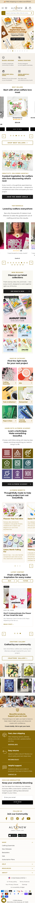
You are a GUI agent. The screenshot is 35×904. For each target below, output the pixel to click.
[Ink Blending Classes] (28, 464)
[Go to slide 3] (12, 50)
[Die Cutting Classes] (7, 464)
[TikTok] (23, 819)
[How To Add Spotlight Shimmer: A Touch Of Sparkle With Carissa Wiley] (17, 598)
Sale (3, 856)
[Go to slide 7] (22, 50)
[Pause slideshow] (31, 46)
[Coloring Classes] (28, 453)
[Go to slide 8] (24, 50)
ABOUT (4, 872)
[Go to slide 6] (19, 50)
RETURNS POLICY (13, 759)
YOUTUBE (25, 580)
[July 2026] (10, 331)
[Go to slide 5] (17, 50)
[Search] (3, 13)
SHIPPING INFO (13, 744)
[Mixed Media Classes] (7, 474)
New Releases (7, 849)
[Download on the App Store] (12, 835)
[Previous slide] (4, 33)
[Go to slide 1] (7, 50)
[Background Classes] (7, 453)
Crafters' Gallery (17, 658)
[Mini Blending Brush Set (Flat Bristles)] (17, 107)
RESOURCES (6, 868)
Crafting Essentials (8, 845)
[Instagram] (12, 819)
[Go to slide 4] (15, 50)
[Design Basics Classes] (17, 453)
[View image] (12, 665)
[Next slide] (31, 33)
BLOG (9, 580)
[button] (11, 136)
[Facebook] (6, 819)
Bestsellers (5, 852)
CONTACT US (12, 774)
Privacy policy (13, 881)
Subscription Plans (8, 859)
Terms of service (24, 881)
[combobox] (17, 13)
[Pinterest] (17, 819)
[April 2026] (25, 345)
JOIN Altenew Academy (17, 484)
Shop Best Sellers (16, 143)
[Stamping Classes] (17, 474)
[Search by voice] (31, 13)
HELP (4, 864)
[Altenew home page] (16, 8)
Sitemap (24, 884)
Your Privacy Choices (12, 884)
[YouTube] (28, 819)
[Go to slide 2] (10, 50)
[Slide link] (17, 33)
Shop (4, 842)
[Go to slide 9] (27, 50)
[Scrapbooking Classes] (28, 474)
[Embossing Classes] (17, 464)
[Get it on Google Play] (22, 835)
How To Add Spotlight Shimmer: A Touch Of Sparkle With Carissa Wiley (17, 615)
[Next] (31, 566)
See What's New (17, 291)
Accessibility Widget (18, 887)
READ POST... (9, 626)
